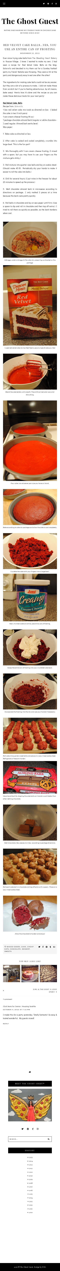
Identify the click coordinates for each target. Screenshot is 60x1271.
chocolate (15, 949)
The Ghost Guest (30, 21)
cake (23, 947)
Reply (6, 1024)
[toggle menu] (4, 3)
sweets (8, 951)
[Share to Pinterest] (47, 947)
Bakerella (7, 68)
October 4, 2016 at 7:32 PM (16, 1009)
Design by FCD (40, 1267)
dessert (26, 949)
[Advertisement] (30, 1238)
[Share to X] (39, 947)
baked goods (13, 947)
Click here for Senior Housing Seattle (19, 1006)
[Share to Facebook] (43, 947)
